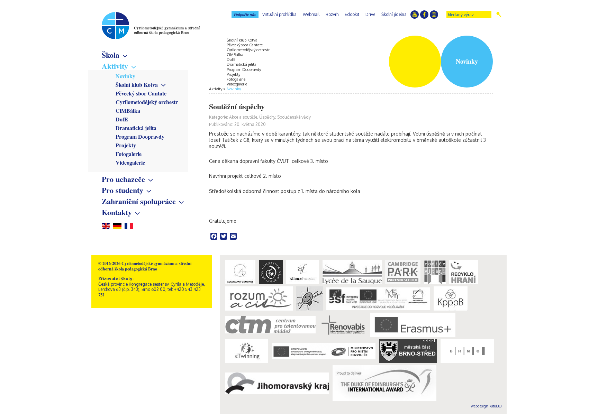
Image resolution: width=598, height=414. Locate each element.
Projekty (126, 145)
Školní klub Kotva (137, 85)
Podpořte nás (245, 14)
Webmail (311, 14)
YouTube (414, 14)
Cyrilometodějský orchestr (147, 102)
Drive (370, 14)
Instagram (434, 14)
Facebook (424, 14)
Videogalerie (130, 162)
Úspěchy (267, 117)
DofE (122, 119)
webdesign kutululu (486, 406)
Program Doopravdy (140, 136)
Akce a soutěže (243, 117)
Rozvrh (332, 14)
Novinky (125, 76)
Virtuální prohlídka (279, 14)
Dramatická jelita (136, 128)
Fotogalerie (129, 154)
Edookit (352, 14)
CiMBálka (128, 110)
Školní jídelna (394, 14)
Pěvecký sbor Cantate (141, 93)
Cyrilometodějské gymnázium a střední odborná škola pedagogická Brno (167, 30)
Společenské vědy (294, 117)
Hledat (499, 14)
